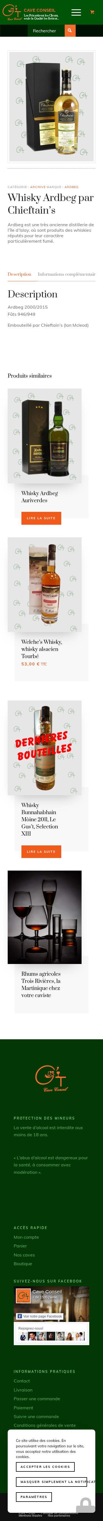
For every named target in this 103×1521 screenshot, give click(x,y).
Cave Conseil (47, 1292)
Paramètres (34, 1497)
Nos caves (24, 1255)
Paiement (23, 1407)
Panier (20, 1246)
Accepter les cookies (45, 1467)
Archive (38, 187)
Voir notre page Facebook (42, 1316)
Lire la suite (41, 518)
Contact (22, 1381)
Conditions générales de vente (45, 1425)
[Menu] (76, 12)
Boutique (23, 1263)
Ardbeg (72, 187)
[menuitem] (76, 12)
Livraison (23, 1390)
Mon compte (26, 1237)
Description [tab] (19, 274)
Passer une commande (37, 1398)
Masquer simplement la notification (54, 1482)
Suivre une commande (36, 1416)
